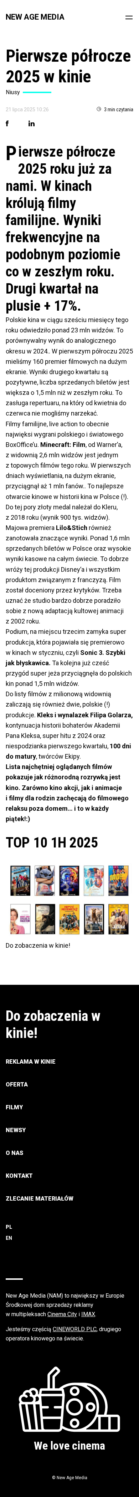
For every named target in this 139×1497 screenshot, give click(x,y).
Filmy (14, 1107)
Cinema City (62, 1314)
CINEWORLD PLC (75, 1329)
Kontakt (19, 1175)
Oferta (17, 1084)
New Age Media (35, 17)
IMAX (88, 1314)
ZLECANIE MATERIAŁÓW (39, 1198)
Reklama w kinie (31, 1061)
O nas (14, 1153)
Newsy (16, 1130)
